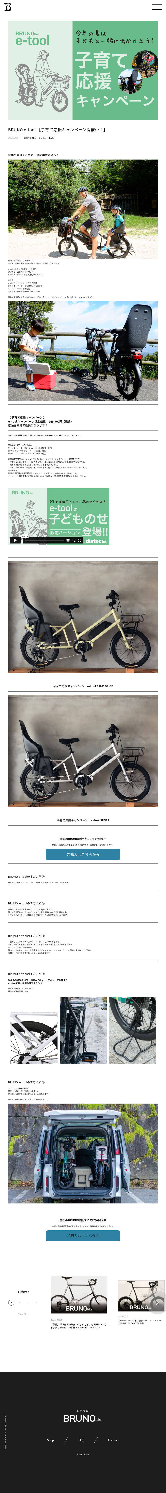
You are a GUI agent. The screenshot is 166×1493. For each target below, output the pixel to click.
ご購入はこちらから (83, 854)
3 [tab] (28, 1302)
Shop (50, 1440)
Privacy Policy (83, 1454)
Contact (113, 1440)
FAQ (81, 1440)
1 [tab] (11, 1302)
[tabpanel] (79, 1302)
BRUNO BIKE (30, 137)
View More (23, 1313)
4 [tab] (36, 1302)
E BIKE (42, 137)
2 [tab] (19, 1302)
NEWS (51, 137)
